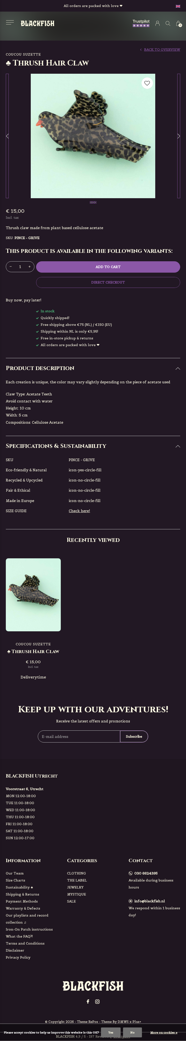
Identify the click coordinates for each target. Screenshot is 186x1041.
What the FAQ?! (19, 936)
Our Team (15, 873)
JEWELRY (75, 887)
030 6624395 (146, 873)
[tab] (93, 368)
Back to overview (162, 49)
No (132, 1032)
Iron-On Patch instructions (29, 929)
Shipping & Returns (22, 894)
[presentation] (7, 136)
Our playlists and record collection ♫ (27, 919)
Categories (82, 860)
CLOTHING (76, 873)
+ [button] (29, 266)
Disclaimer (15, 950)
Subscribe (134, 736)
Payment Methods (22, 901)
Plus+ (136, 1022)
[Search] (168, 23)
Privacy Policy (18, 957)
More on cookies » (164, 1032)
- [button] (11, 266)
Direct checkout (108, 282)
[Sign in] (157, 23)
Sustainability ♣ (19, 887)
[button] (10, 22)
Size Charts (15, 880)
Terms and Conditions (25, 943)
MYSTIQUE (76, 894)
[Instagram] (97, 1001)
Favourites (147, 83)
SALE (71, 901)
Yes (110, 1032)
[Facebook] (88, 1001)
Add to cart (108, 267)
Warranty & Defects (23, 908)
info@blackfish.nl (149, 901)
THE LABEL (77, 880)
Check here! (79, 511)
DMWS (123, 1022)
